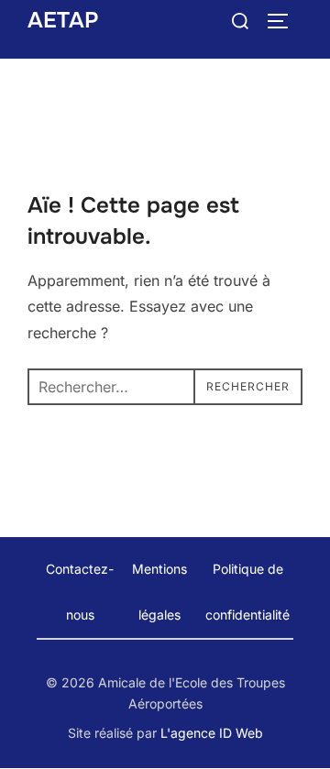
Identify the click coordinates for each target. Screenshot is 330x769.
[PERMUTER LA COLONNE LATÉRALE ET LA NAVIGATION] (284, 21)
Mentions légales (159, 591)
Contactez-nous (80, 591)
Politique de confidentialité (247, 591)
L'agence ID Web (211, 733)
